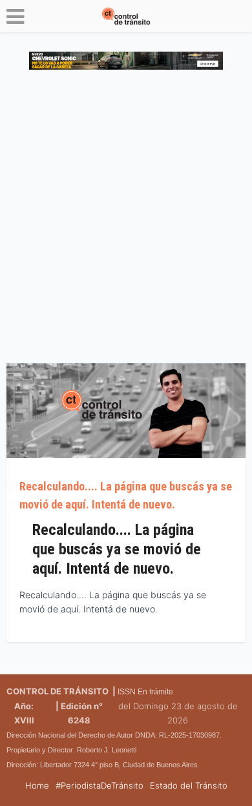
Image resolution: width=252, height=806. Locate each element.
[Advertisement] (126, 221)
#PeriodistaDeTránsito (99, 785)
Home (37, 785)
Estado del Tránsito (188, 785)
